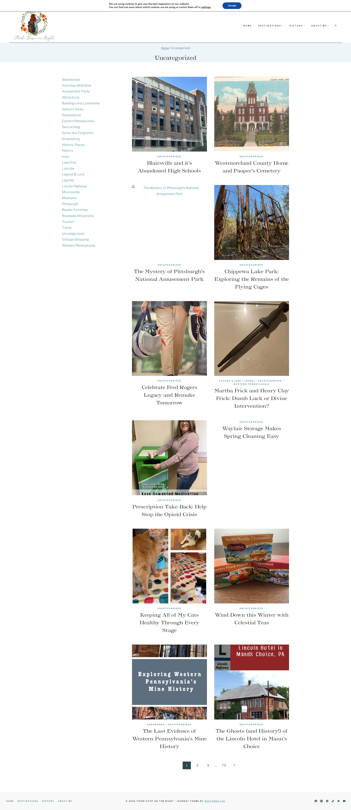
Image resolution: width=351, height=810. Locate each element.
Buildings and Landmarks (81, 103)
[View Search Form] (335, 25)
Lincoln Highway (74, 186)
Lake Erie (69, 162)
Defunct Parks (73, 109)
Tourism (68, 222)
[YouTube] (344, 801)
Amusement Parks (76, 91)
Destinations (71, 115)
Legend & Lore (230, 381)
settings (206, 7)
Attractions (70, 97)
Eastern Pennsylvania (78, 121)
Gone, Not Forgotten (77, 133)
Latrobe (68, 168)
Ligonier (68, 180)
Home (248, 25)
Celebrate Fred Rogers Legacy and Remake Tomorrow (169, 395)
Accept (232, 5)
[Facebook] (315, 801)
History (67, 150)
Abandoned (156, 724)
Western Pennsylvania (251, 384)
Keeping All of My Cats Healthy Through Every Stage (169, 622)
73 (224, 765)
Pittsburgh (70, 204)
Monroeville (71, 192)
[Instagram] (321, 801)
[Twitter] (338, 801)
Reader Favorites (75, 210)
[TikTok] (332, 801)
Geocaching (71, 127)
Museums (69, 198)
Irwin (65, 156)
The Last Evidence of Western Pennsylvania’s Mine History (169, 738)
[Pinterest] (327, 801)
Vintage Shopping (75, 239)
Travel (249, 381)
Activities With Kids (76, 85)
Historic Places (73, 145)
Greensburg (71, 139)
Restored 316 (215, 801)
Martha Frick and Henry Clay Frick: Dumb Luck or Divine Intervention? (251, 398)
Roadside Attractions (78, 216)
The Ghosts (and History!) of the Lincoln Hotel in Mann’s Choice (252, 738)
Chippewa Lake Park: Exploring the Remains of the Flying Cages (251, 279)
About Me (65, 801)
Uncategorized (169, 156)
